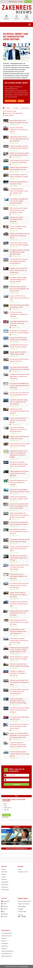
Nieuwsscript (4, 884)
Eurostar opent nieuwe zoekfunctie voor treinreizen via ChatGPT (19, 130)
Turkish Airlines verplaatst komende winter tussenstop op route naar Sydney (19, 640)
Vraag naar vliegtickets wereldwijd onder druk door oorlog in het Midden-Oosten (18, 744)
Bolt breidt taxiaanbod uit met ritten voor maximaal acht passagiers (18, 482)
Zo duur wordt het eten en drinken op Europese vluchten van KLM (19, 298)
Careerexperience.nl (6, 953)
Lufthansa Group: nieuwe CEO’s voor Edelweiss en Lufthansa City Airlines (19, 682)
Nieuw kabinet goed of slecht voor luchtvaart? (13, 800)
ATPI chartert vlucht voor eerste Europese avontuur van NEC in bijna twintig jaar (19, 585)
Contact (3, 869)
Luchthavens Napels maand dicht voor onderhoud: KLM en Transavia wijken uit (19, 691)
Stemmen (6, 815)
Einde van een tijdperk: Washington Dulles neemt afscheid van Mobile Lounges (18, 701)
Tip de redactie (9, 115)
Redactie (3, 874)
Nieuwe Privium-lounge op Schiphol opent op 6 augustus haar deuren (18, 594)
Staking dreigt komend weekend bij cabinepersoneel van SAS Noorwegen (19, 613)
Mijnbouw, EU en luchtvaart (12, 842)
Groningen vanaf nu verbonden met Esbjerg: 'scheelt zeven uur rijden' (19, 604)
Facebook (5, 906)
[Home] (16, 9)
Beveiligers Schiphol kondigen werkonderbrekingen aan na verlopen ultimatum (18, 279)
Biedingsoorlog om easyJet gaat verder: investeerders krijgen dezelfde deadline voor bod (19, 650)
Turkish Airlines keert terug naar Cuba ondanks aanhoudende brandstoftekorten (19, 261)
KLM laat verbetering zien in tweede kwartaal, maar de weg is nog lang (19, 754)
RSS (4, 911)
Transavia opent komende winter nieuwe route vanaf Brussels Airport (19, 548)
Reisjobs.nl (4, 948)
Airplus (19, 869)
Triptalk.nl (4, 938)
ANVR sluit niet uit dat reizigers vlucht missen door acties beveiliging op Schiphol (19, 210)
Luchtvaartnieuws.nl (6, 933)
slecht (5, 805)
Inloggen (21, 101)
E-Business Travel (23, 872)
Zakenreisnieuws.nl (6, 936)
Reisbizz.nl (4, 941)
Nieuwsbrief (4, 887)
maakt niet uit (7, 807)
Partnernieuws (5, 889)
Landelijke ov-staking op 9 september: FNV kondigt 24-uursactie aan (18, 673)
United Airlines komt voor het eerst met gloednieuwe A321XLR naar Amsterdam (19, 139)
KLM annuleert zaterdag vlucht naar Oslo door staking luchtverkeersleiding (19, 201)
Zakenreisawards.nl (6, 956)
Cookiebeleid (4, 882)
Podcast (5, 916)
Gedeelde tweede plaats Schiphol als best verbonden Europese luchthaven (19, 710)
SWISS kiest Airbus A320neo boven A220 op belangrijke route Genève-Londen (19, 289)
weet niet (6, 810)
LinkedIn (5, 909)
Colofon (3, 877)
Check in (27, 1)
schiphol (8, 108)
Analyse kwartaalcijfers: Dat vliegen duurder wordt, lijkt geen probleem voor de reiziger (19, 515)
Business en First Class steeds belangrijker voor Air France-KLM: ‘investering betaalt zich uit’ (19, 735)
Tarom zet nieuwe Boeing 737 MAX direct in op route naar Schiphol (18, 420)
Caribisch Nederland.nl (7, 951)
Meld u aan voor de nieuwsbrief (13, 113)
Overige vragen (22, 911)
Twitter (5, 904)
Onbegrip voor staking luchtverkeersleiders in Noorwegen (16, 219)
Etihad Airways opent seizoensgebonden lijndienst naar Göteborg (19, 411)
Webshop (5, 914)
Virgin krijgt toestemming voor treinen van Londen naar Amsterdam (19, 323)
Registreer (20, 1)
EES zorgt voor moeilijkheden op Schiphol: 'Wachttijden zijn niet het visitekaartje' (19, 385)
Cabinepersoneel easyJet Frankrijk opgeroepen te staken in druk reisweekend (19, 376)
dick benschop (25, 108)
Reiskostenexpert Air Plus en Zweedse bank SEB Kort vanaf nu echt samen (19, 622)
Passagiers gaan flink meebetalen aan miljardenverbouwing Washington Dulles (19, 252)
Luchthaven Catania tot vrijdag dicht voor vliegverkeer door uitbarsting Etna (18, 402)
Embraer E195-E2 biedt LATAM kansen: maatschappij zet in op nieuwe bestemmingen (19, 506)
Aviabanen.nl (4, 946)
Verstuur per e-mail (10, 111)
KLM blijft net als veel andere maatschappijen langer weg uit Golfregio (19, 558)
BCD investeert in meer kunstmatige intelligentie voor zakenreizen (18, 576)
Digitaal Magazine (13, 1)
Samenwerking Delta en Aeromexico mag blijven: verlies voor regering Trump (19, 191)
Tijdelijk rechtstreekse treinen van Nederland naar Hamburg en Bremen (20, 235)
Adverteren (4, 872)
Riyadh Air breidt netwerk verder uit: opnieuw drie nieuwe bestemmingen (19, 567)
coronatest (16, 108)
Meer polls (5, 817)
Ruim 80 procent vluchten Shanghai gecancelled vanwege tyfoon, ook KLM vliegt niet (19, 464)
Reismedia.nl (4, 943)
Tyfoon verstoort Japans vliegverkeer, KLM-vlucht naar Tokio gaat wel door (18, 429)
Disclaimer (4, 879)
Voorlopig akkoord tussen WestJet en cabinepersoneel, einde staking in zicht (18, 631)
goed (5, 803)
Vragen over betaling (23, 904)
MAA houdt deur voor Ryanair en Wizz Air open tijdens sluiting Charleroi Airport (19, 726)
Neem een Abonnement (24, 901)
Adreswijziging (22, 906)
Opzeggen (20, 909)
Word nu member (10, 101)
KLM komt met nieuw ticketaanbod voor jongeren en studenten (19, 314)
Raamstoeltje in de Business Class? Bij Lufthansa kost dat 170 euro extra (19, 531)
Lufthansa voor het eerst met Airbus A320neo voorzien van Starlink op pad (18, 270)
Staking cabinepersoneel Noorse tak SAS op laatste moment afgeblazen (19, 473)
